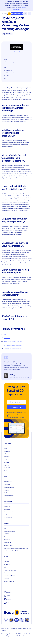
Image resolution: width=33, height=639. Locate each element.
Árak (5, 528)
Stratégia (6, 465)
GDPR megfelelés (8, 545)
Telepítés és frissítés (9, 531)
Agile (5, 454)
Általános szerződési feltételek (12, 551)
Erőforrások (7, 451)
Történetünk (7, 564)
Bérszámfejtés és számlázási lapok (13, 348)
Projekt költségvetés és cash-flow (13, 341)
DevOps (6, 471)
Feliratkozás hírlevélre (10, 570)
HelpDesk (6, 462)
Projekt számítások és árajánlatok (13, 345)
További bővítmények (10, 468)
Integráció (6, 490)
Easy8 (5, 448)
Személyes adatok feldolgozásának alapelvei (16, 548)
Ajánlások (6, 578)
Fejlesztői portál (8, 542)
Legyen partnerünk (9, 581)
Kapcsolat (6, 561)
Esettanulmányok (8, 495)
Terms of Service (16, 636)
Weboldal (17, 51)
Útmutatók (7, 537)
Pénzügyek (7, 456)
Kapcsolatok (7, 338)
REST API (6, 534)
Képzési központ (8, 512)
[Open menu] (29, 13)
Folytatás (15, 407)
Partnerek (6, 573)
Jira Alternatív (7, 492)
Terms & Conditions (9, 575)
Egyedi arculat (8, 517)
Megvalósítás (7, 506)
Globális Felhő (8, 481)
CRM (5, 334)
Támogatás (7, 509)
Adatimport (7, 515)
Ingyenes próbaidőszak (17, 13)
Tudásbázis (7, 539)
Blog (5, 567)
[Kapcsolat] (25, 13)
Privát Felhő (7, 484)
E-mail (8, 399)
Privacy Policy (5, 636)
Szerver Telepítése (9, 487)
